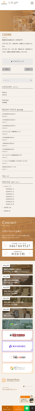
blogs (6, 34)
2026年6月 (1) (10, 194)
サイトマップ (28, 386)
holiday (5, 101)
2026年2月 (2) (10, 201)
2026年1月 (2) (10, 204)
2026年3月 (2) (10, 199)
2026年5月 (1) (10, 196)
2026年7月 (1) (10, 191)
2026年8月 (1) (10, 189)
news (4, 93)
